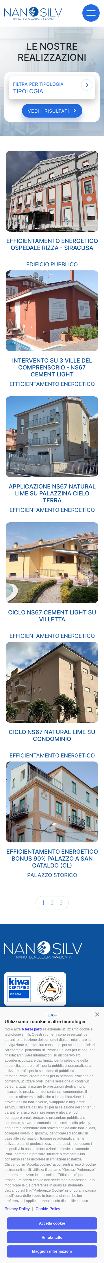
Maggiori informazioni (52, 1251)
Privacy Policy (17, 1208)
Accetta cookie (52, 1223)
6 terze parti (32, 1029)
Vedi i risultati (49, 111)
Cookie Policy (48, 1208)
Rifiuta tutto (52, 1237)
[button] (97, 1014)
